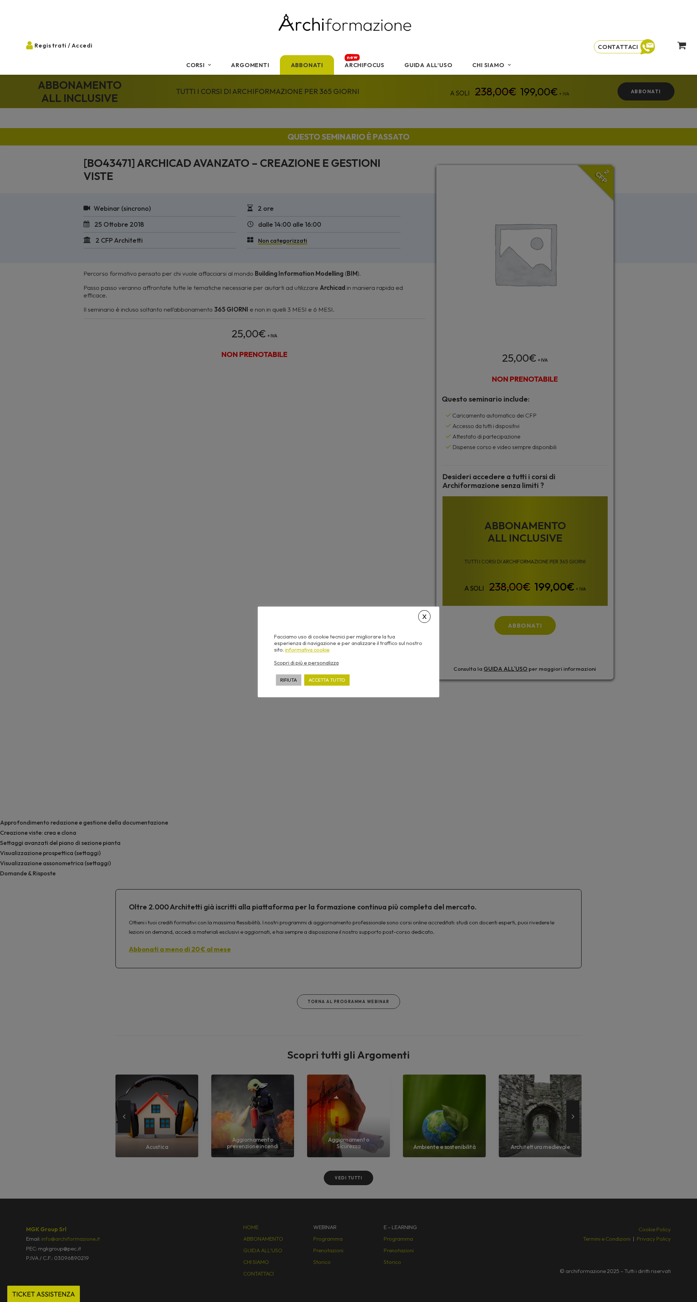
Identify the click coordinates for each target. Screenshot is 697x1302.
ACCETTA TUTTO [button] (327, 679)
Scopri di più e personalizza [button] (306, 662)
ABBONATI (307, 65)
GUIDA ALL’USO (428, 65)
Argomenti (250, 65)
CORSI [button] (195, 65)
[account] (35, 45)
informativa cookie (307, 649)
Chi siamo (488, 65)
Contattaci (618, 46)
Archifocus (364, 65)
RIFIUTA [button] (288, 679)
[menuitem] (199, 65)
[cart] (676, 45)
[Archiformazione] (345, 23)
